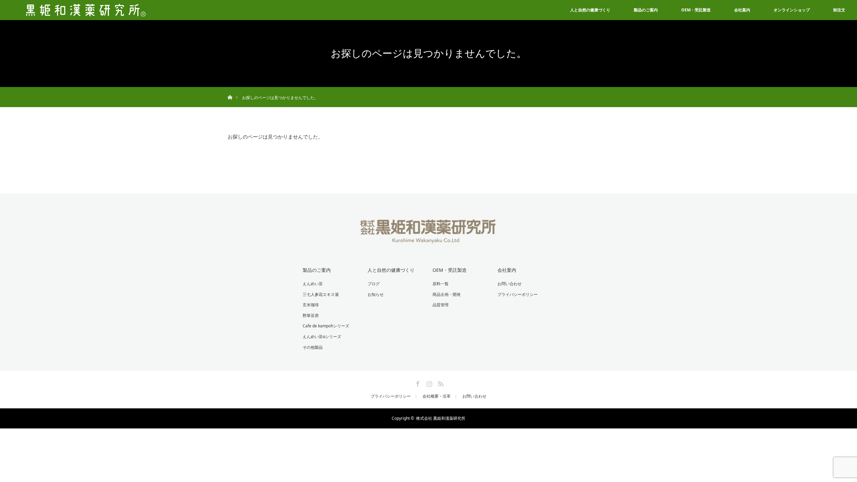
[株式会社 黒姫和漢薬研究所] (429, 239)
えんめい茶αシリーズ (322, 336)
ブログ (374, 284)
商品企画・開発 (447, 294)
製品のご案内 (646, 10)
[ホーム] (230, 89)
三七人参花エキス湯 (321, 294)
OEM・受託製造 (696, 10)
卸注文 (839, 10)
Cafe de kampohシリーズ (326, 326)
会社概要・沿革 (436, 396)
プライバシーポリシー (517, 294)
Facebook (417, 383)
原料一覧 (441, 284)
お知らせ (376, 294)
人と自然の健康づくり (590, 10)
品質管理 (441, 305)
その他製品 (313, 347)
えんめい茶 (313, 284)
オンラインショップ (792, 10)
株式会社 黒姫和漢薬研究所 (440, 418)
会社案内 (742, 10)
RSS (440, 383)
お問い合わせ (509, 284)
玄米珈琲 (311, 305)
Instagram (428, 383)
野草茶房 (311, 315)
